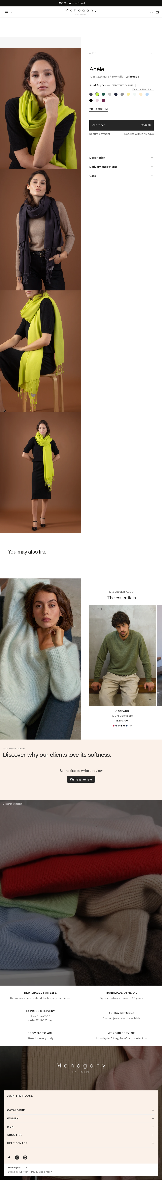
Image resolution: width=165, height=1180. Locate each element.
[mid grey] (122, 94)
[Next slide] (154, 666)
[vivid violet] (103, 100)
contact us (140, 1038)
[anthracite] (116, 725)
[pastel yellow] (128, 94)
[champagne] (140, 94)
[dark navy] (126, 725)
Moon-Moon (45, 1172)
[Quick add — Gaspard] (149, 699)
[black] (91, 100)
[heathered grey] (119, 725)
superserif (24, 1172)
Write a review (81, 779)
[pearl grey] (109, 94)
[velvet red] (113, 725)
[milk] (134, 94)
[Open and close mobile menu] (6, 12)
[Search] (12, 12)
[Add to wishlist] (152, 53)
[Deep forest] (103, 94)
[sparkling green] (97, 94)
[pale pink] (97, 100)
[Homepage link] (81, 11)
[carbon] (91, 94)
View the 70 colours (143, 89)
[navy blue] (116, 94)
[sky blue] (147, 94)
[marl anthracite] (124, 725)
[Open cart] (157, 12)
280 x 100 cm (98, 109)
